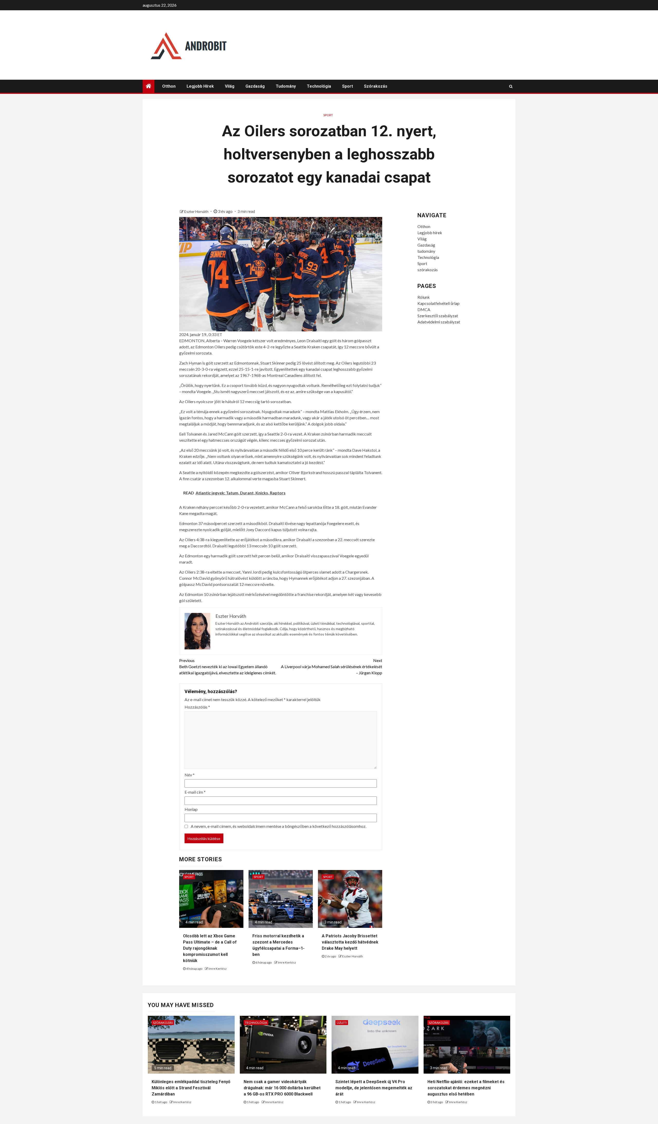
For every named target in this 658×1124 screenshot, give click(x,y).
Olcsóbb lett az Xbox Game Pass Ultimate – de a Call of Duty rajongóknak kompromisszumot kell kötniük (210, 948)
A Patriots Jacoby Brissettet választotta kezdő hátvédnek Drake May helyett (350, 942)
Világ (229, 86)
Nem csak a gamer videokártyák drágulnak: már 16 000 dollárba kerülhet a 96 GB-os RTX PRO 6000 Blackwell (282, 1087)
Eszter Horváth (196, 211)
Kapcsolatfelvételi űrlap (438, 303)
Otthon (169, 86)
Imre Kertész (217, 969)
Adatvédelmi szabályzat (438, 321)
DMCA (423, 309)
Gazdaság (255, 86)
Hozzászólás (197, 706)
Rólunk (423, 297)
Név (190, 774)
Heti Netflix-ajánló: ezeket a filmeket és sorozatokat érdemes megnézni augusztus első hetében (466, 1087)
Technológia (319, 86)
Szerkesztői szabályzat (437, 315)
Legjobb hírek (200, 86)
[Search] (511, 86)
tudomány (286, 86)
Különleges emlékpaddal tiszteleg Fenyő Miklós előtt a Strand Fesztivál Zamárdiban (191, 1087)
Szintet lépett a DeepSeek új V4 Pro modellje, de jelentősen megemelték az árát (373, 1087)
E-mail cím (195, 792)
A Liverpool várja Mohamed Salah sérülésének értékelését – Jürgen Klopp (331, 666)
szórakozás (375, 86)
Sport (347, 86)
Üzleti (342, 1023)
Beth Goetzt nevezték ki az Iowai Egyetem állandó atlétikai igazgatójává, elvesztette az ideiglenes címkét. (227, 666)
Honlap (191, 809)
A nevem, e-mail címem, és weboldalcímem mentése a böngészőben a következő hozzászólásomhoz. (278, 826)
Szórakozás (163, 1023)
